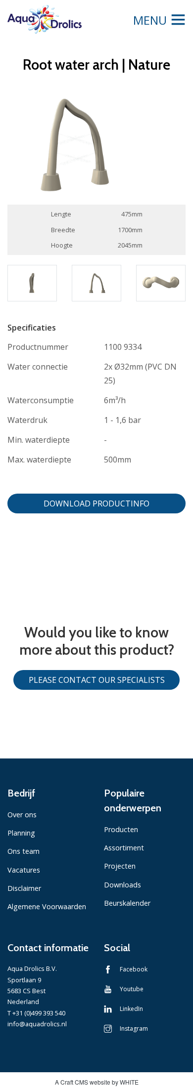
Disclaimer (24, 888)
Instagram (134, 1028)
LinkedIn (131, 1009)
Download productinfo (96, 503)
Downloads (122, 884)
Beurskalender (127, 903)
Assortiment (124, 847)
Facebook (133, 969)
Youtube (132, 989)
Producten (121, 829)
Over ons (22, 814)
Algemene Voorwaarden (46, 906)
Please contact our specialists (97, 679)
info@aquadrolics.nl (37, 1023)
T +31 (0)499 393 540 (36, 1012)
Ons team (23, 851)
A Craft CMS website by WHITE (97, 1082)
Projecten (120, 866)
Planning (21, 833)
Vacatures (23, 870)
